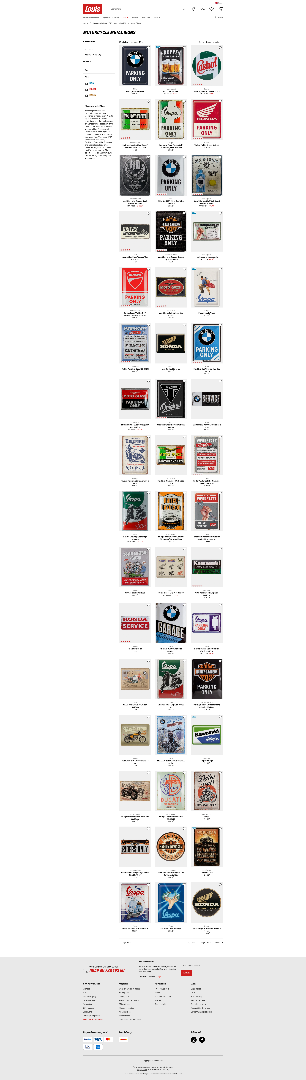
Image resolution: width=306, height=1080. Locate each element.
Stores (157, 993)
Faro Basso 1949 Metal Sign (171, 928)
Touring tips (124, 993)
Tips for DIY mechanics (129, 1000)
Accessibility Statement (200, 1008)
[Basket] (220, 9)
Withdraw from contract (93, 1019)
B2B (85, 993)
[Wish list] (211, 9)
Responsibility (161, 1004)
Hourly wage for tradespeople (207, 257)
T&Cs (193, 993)
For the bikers (124, 1016)
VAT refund (159, 1000)
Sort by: (202, 42)
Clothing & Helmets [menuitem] (91, 18)
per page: (134, 42)
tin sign (206, 817)
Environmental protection (201, 1012)
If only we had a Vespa (206, 313)
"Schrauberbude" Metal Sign (135, 593)
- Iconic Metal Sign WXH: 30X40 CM (135, 928)
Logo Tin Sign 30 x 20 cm (171, 369)
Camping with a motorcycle (130, 1019)
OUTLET (93, 95)
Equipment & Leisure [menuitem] (111, 18)
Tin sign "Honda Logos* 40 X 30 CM (171, 593)
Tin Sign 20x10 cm (135, 649)
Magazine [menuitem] (146, 18)
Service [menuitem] (157, 18)
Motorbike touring (126, 1008)
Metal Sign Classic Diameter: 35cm (206, 91)
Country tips (124, 996)
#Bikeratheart (124, 1004)
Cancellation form (198, 1004)
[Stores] (193, 9)
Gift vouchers (88, 1008)
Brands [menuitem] (135, 18)
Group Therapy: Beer (170, 91)
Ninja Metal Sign (207, 761)
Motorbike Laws (207, 873)
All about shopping (163, 996)
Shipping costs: (142, 1070)
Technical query (89, 996)
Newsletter (87, 1004)
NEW (92, 83)
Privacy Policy (196, 996)
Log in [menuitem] (220, 18)
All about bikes (125, 1012)
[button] (219, 3)
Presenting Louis (162, 989)
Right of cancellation (199, 1000)
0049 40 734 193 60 (106, 970)
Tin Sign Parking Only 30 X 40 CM (206, 145)
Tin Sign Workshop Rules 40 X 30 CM (135, 369)
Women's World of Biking (129, 989)
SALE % (93, 89)
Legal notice (196, 989)
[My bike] (202, 9)
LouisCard (87, 1012)
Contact (86, 989)
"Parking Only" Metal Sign (135, 91)
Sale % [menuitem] (125, 18)
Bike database (89, 1000)
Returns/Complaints (91, 1016)
